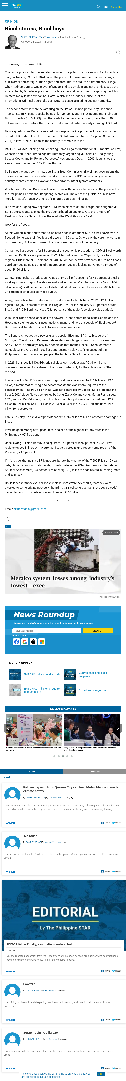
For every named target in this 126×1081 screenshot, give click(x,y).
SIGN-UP (98, 630)
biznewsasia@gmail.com (29, 509)
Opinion (11, 21)
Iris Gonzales (51, 1039)
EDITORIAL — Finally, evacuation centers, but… (40, 944)
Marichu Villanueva (53, 842)
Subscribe (116, 7)
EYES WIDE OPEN (33, 1039)
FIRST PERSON (32, 990)
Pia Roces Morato (56, 797)
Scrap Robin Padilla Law (41, 1033)
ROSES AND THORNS (35, 797)
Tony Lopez (51, 37)
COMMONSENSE (33, 842)
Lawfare (29, 984)
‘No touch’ (30, 836)
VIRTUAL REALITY (31, 37)
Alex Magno (48, 990)
